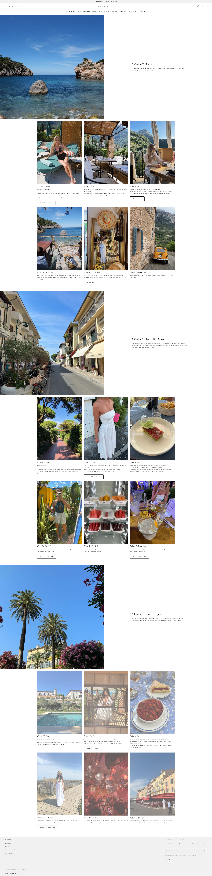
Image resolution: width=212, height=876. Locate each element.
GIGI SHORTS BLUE (46, 556)
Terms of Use (185, 854)
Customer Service (10, 849)
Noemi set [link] (137, 198)
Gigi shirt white (93, 748)
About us (8, 843)
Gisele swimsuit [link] (46, 203)
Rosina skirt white (47, 828)
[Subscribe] (204, 850)
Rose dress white (93, 476)
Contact (7, 846)
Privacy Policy (9, 852)
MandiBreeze (13, 873)
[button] (198, 6)
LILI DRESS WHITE (139, 556)
